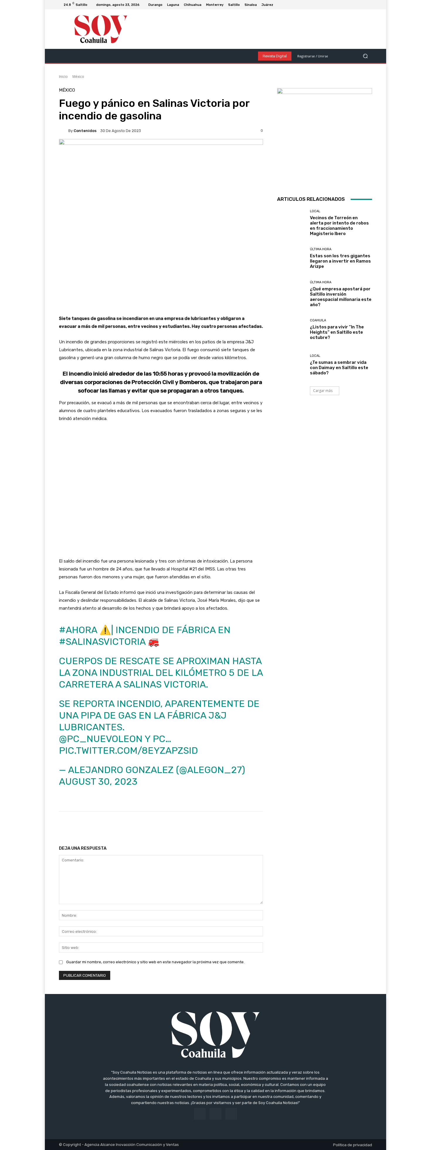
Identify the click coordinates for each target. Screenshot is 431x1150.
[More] (248, 826)
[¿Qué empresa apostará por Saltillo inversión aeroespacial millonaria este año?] (291, 294)
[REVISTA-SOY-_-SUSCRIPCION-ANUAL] (324, 135)
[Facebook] (354, 4)
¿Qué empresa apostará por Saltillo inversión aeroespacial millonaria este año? (340, 296)
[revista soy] (161, 159)
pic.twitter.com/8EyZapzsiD (128, 750)
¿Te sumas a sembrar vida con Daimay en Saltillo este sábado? (339, 368)
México (78, 76)
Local (315, 211)
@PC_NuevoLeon (100, 738)
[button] (365, 56)
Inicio (63, 76)
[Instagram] (361, 4)
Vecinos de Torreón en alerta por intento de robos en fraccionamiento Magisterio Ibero (339, 225)
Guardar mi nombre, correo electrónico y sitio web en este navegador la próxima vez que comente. (155, 962)
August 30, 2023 (98, 781)
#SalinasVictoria (102, 641)
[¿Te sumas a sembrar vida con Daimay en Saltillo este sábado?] (291, 365)
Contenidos (85, 131)
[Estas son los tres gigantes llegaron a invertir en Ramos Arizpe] (291, 258)
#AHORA (78, 629)
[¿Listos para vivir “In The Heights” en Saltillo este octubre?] (291, 329)
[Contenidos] (63, 130)
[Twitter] (368, 4)
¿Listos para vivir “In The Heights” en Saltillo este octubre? (337, 332)
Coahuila (318, 320)
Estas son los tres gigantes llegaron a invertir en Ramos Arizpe (340, 261)
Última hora (320, 249)
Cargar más (322, 390)
